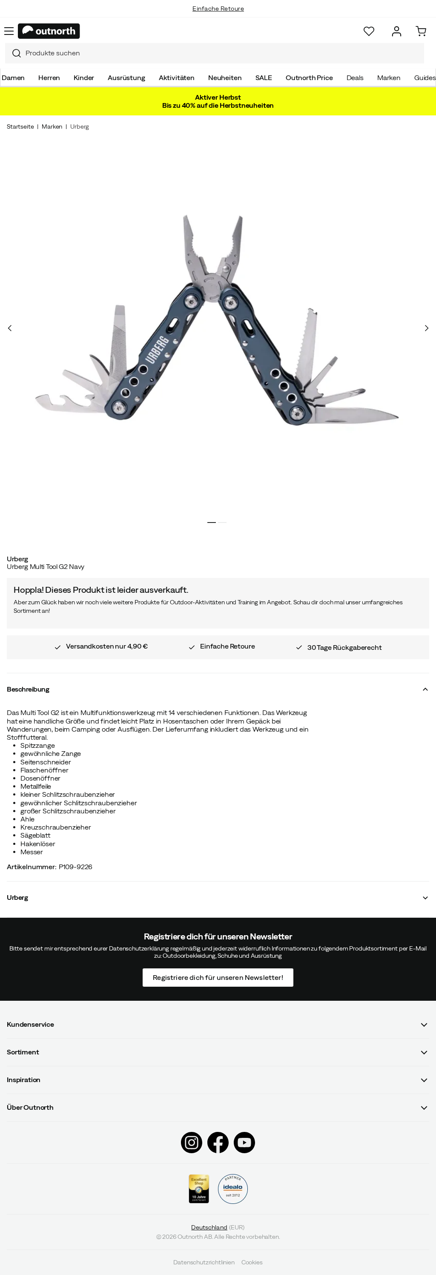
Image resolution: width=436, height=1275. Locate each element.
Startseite (20, 126)
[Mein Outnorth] (396, 31)
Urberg (79, 126)
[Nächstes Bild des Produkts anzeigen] (426, 328)
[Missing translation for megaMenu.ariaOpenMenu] (9, 31)
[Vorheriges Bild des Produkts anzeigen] (10, 328)
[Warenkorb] (421, 31)
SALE (263, 77)
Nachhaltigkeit (218, 17)
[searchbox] (222, 53)
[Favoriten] (369, 31)
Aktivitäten (177, 77)
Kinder (84, 77)
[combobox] (214, 53)
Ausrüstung (126, 77)
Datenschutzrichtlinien (203, 1262)
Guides (425, 77)
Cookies (252, 1262)
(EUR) (217, 1226)
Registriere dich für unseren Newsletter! (218, 977)
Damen (13, 77)
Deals (355, 77)
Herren (49, 77)
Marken (389, 77)
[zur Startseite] (49, 31)
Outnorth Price (309, 77)
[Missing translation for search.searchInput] (13, 53)
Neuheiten (225, 77)
